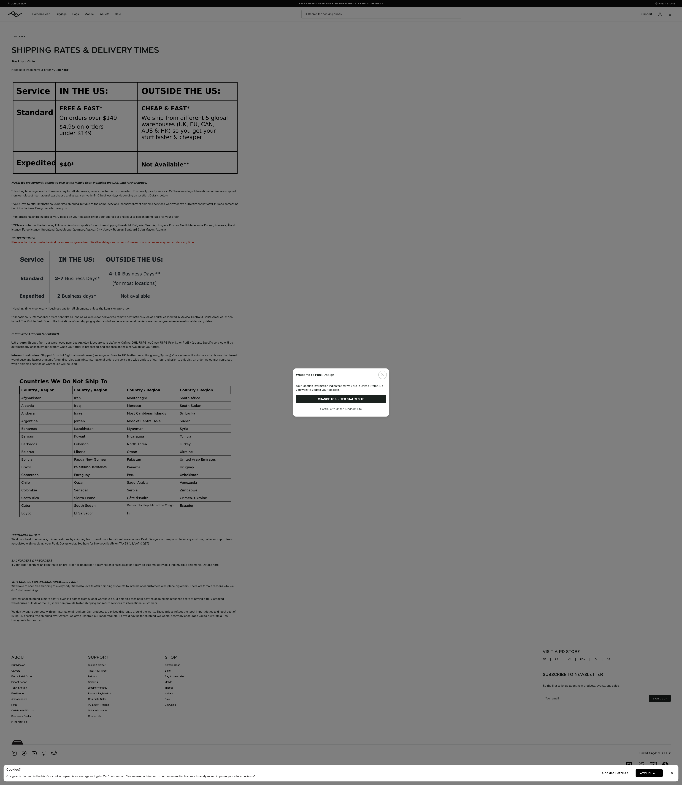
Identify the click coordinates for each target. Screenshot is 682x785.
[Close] (382, 374)
